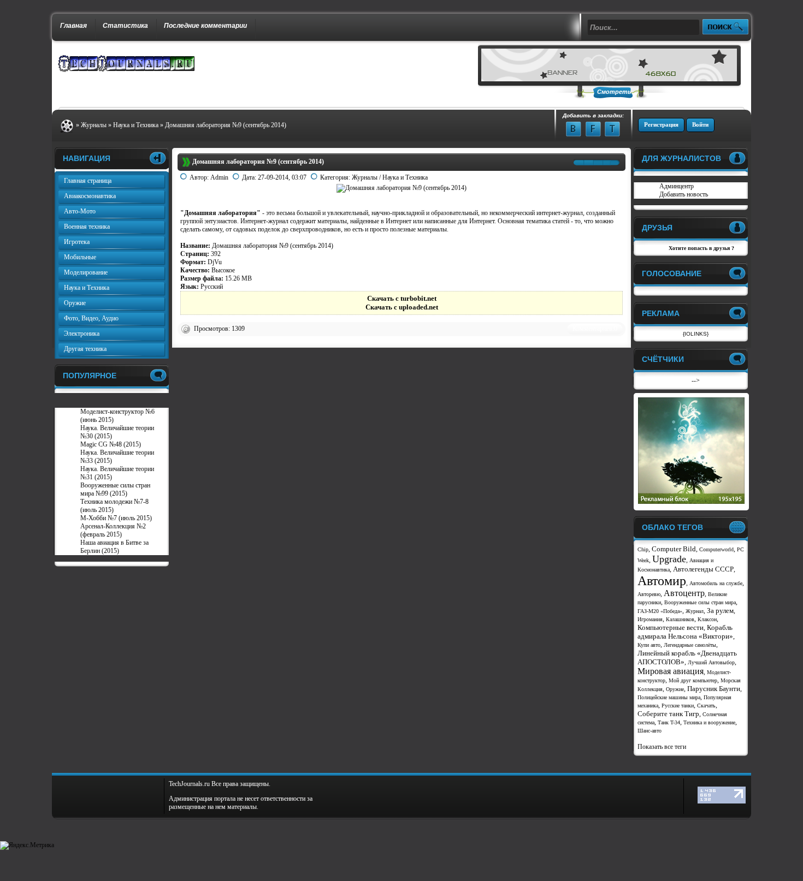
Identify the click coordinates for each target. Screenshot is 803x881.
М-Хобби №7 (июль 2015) (116, 518)
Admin (219, 177)
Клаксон (707, 619)
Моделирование (86, 272)
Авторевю (648, 594)
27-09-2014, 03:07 (282, 177)
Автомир (661, 581)
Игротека (77, 242)
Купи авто (648, 645)
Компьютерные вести (670, 627)
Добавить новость (683, 194)
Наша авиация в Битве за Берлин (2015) (114, 547)
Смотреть (614, 91)
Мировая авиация (670, 671)
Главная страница (87, 180)
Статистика (125, 25)
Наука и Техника (405, 177)
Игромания (650, 619)
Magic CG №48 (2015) (110, 444)
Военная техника (87, 226)
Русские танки (678, 706)
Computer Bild (674, 549)
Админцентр (676, 186)
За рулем (720, 610)
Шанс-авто (649, 731)
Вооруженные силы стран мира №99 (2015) (115, 489)
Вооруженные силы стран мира (700, 602)
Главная (73, 25)
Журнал (695, 611)
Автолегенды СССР (703, 569)
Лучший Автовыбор (711, 662)
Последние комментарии (205, 25)
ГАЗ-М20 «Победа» (659, 611)
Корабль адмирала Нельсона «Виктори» (685, 631)
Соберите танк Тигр (668, 714)
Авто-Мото (80, 211)
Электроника (81, 333)
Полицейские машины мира (668, 697)
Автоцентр (684, 593)
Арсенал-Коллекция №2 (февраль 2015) (113, 530)
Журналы (364, 177)
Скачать (706, 706)
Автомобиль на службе (715, 583)
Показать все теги (661, 747)
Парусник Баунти (713, 688)
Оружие (75, 303)
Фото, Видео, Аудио (91, 318)
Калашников (680, 619)
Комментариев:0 (594, 328)
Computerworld (716, 549)
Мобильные (80, 257)
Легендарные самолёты (690, 645)
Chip (642, 549)
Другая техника (85, 349)
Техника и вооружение (709, 722)
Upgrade (669, 558)
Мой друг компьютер (693, 680)
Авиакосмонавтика (90, 196)
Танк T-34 (669, 722)
